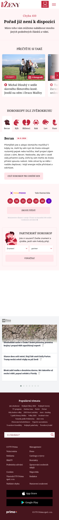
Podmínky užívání (14, 464)
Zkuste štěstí (28, 210)
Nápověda (34, 472)
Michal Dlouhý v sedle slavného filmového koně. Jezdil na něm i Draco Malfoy (23, 88)
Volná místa (11, 451)
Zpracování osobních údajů (39, 466)
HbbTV (9, 460)
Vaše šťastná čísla (42, 193)
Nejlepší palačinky (31, 425)
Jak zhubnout (14, 406)
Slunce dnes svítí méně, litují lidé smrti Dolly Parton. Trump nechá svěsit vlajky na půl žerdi (27, 358)
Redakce (33, 476)
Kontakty (34, 460)
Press (32, 451)
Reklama (10, 455)
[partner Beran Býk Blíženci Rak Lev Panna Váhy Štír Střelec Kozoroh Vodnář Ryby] (41, 248)
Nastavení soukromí (39, 483)
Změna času (28, 409)
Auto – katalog (45, 412)
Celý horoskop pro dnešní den (24, 176)
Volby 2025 (32, 415)
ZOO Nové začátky (31, 412)
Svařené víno (44, 415)
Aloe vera (40, 419)
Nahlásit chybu (12, 483)
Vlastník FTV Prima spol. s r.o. (15, 478)
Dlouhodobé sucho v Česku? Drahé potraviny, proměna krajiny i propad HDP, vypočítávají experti (28, 344)
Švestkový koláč (46, 425)
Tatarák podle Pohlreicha (24, 419)
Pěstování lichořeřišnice (21, 422)
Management (35, 447)
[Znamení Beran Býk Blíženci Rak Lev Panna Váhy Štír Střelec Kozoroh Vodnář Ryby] (16, 248)
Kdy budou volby (15, 412)
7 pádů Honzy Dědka (18, 415)
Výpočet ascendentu (40, 422)
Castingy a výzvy (37, 455)
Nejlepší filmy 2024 (29, 406)
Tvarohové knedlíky (14, 425)
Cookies (9, 472)
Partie (37, 409)
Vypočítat (29, 258)
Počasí (44, 409)
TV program (17, 409)
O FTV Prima (12, 447)
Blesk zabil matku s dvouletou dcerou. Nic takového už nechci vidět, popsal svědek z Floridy (28, 371)
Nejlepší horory (44, 406)
